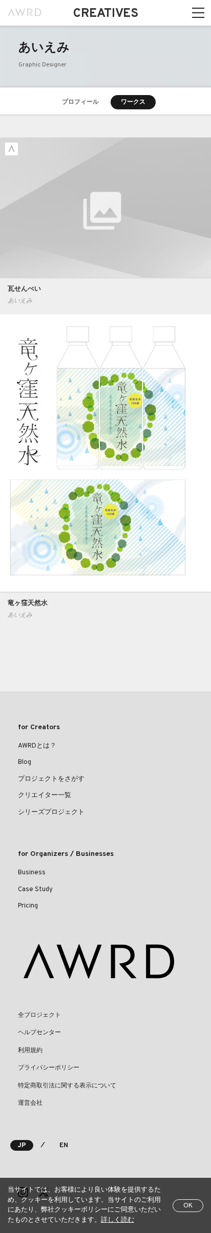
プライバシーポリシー (48, 1068)
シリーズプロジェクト (51, 812)
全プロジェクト (39, 1015)
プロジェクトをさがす (51, 779)
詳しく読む (117, 1220)
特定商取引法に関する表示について (67, 1086)
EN (63, 1146)
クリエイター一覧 (44, 796)
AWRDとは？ (37, 746)
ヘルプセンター (39, 1033)
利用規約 (30, 1050)
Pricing (28, 906)
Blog (24, 762)
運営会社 (30, 1103)
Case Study (35, 890)
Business (32, 873)
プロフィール (80, 102)
